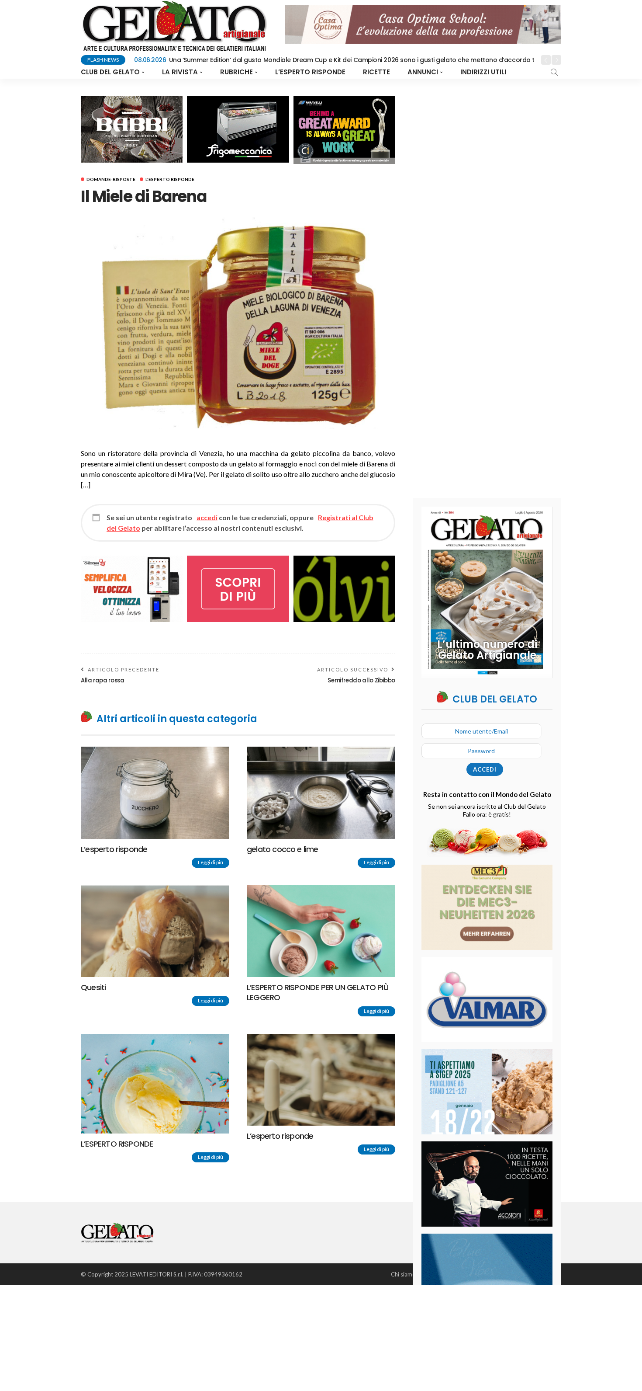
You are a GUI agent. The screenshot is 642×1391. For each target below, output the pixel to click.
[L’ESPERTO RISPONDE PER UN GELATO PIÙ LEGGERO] (321, 931)
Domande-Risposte (110, 179)
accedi (207, 517)
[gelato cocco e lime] (321, 792)
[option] (334, 60)
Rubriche (236, 72)
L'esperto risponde (169, 179)
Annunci (422, 72)
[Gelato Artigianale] (117, 1232)
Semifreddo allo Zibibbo (361, 680)
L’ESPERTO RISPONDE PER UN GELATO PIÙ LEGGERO (317, 992)
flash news (103, 59)
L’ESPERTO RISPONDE (117, 1143)
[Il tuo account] (518, 72)
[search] (554, 72)
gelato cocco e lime (282, 849)
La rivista (180, 72)
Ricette (376, 72)
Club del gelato (110, 72)
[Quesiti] (155, 931)
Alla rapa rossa (102, 680)
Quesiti (93, 987)
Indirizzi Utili (483, 72)
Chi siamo (403, 1274)
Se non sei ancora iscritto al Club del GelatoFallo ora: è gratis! (487, 810)
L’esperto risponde (310, 72)
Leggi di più (210, 862)
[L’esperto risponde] (155, 792)
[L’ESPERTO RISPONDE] (155, 1084)
